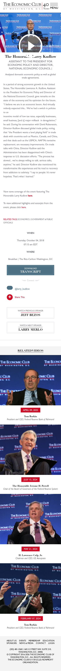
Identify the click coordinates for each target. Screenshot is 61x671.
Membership (34, 641)
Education (48, 641)
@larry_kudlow (22, 289)
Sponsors (12, 643)
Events (22, 641)
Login (51, 643)
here (30, 195)
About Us (12, 641)
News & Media (26, 643)
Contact (41, 643)
